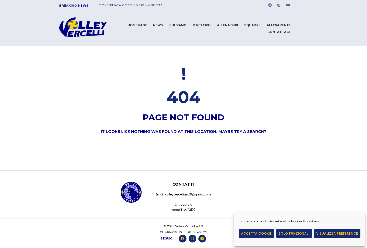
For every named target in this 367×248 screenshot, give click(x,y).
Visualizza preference (337, 233)
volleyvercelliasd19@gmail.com (188, 194)
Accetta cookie (256, 233)
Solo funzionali (294, 233)
